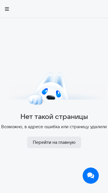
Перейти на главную (54, 142)
